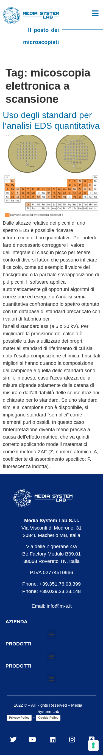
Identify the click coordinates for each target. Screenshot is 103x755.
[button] (51, 634)
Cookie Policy (48, 717)
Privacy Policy (19, 717)
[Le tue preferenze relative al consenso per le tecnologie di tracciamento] (93, 745)
